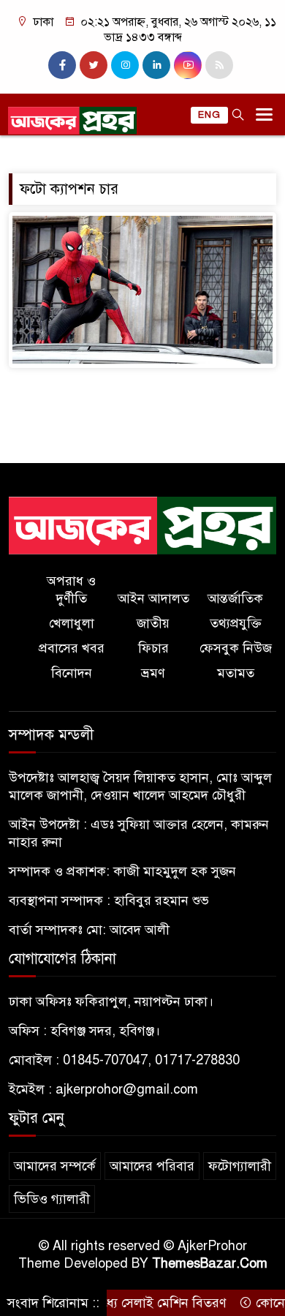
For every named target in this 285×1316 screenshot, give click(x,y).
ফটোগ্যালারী (239, 1166)
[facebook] (62, 65)
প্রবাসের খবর (71, 648)
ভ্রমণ (153, 673)
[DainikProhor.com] (142, 525)
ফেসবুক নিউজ (236, 648)
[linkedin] (156, 65)
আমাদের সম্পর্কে (55, 1166)
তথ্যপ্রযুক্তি (236, 623)
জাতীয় (153, 623)
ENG (209, 115)
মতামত (235, 673)
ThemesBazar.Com (209, 1263)
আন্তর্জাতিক (235, 598)
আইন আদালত (153, 598)
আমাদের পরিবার (152, 1166)
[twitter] (93, 65)
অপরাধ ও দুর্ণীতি (71, 589)
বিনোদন (71, 673)
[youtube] (188, 65)
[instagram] (125, 65)
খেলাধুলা (71, 623)
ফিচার (153, 648)
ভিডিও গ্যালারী (52, 1199)
